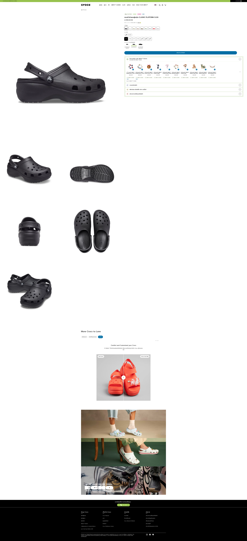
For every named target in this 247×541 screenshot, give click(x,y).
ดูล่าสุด (100, 337)
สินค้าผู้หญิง (83, 515)
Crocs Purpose (106, 515)
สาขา (104, 518)
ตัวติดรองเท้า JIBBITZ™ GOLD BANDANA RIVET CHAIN (212, 73)
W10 (146, 39)
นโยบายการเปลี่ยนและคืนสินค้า (152, 515)
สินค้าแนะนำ (84, 337)
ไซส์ (126, 32)
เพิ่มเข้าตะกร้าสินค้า (181, 53)
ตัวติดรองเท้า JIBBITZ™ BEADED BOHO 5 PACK (139, 73)
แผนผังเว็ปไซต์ (105, 521)
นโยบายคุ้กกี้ (148, 523)
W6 (130, 39)
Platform (129, 14)
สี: (126, 25)
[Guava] (154, 30)
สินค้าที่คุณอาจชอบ (92, 337)
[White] (130, 30)
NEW (143, 14)
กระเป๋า (123, 5)
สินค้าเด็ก (83, 521)
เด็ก (109, 5)
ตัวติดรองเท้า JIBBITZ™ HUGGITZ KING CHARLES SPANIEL (185, 73)
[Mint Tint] (146, 30)
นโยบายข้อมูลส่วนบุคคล (150, 518)
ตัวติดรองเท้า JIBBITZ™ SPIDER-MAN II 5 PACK (130, 73)
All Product (84, 9)
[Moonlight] (150, 30)
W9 (142, 39)
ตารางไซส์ (126, 515)
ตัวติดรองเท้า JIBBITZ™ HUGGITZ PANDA (158, 73)
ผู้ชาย (105, 5)
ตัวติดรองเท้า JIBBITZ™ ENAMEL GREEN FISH (203, 73)
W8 (138, 39)
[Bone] (134, 30)
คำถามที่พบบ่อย (127, 518)
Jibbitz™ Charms (131, 77)
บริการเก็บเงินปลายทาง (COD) (152, 526)
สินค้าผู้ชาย (83, 518)
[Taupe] (142, 30)
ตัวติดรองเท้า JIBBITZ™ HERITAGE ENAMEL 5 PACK (176, 73)
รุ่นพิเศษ (129, 5)
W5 (126, 39)
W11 (150, 39)
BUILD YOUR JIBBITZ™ (142, 5)
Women (139, 14)
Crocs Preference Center (108, 526)
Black (126, 28)
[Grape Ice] (158, 30)
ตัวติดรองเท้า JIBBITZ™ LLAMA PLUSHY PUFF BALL (149, 73)
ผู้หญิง (100, 5)
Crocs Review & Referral (129, 521)
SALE (133, 5)
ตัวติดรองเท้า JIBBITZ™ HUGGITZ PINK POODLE (167, 73)
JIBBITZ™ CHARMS (116, 5)
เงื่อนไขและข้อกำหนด (150, 521)
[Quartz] (138, 30)
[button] (240, 72)
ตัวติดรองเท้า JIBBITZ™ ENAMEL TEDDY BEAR (194, 73)
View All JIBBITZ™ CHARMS (131, 81)
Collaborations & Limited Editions (88, 526)
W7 (134, 39)
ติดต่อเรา (104, 523)
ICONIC (134, 14)
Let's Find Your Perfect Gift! (87, 529)
